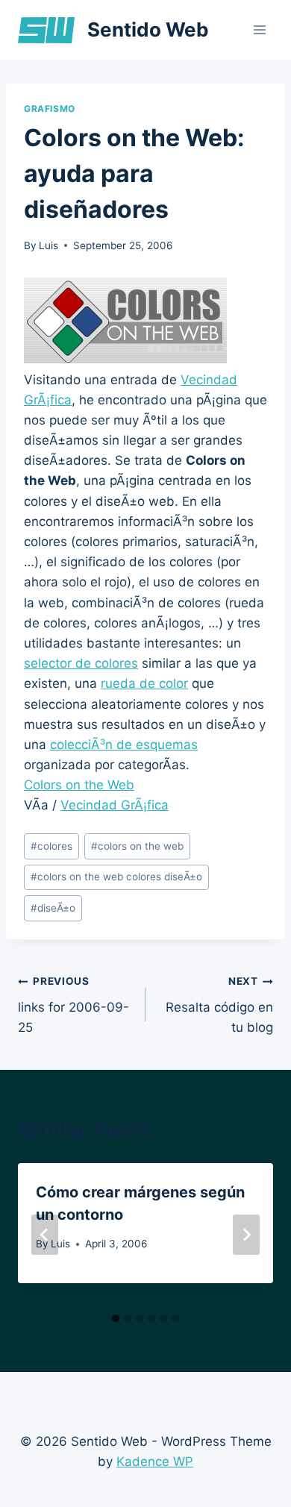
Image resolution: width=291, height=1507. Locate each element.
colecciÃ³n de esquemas (124, 744)
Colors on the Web (79, 784)
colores (51, 846)
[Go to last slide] (44, 1235)
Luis (48, 245)
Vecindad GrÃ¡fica (114, 805)
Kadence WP (154, 1461)
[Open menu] (259, 29)
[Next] (246, 1235)
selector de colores (81, 663)
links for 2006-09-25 (73, 1005)
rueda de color (144, 683)
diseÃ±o (53, 908)
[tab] (115, 1318)
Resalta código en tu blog (219, 1005)
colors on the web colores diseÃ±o (116, 877)
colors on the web (137, 846)
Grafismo (49, 108)
